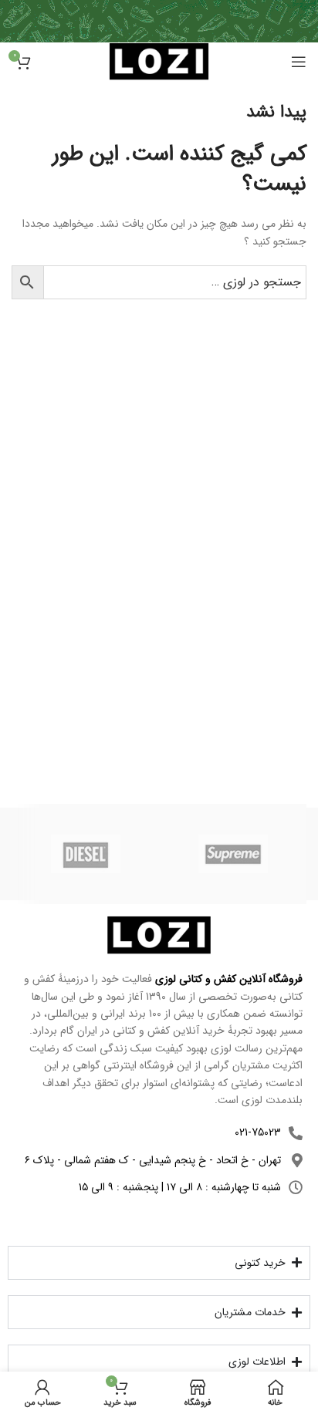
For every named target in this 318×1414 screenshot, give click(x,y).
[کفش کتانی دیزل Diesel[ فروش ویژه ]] (85, 854)
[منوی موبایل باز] (298, 61)
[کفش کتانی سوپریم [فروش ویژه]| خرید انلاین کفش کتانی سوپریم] (232, 854)
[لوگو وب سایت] (159, 60)
